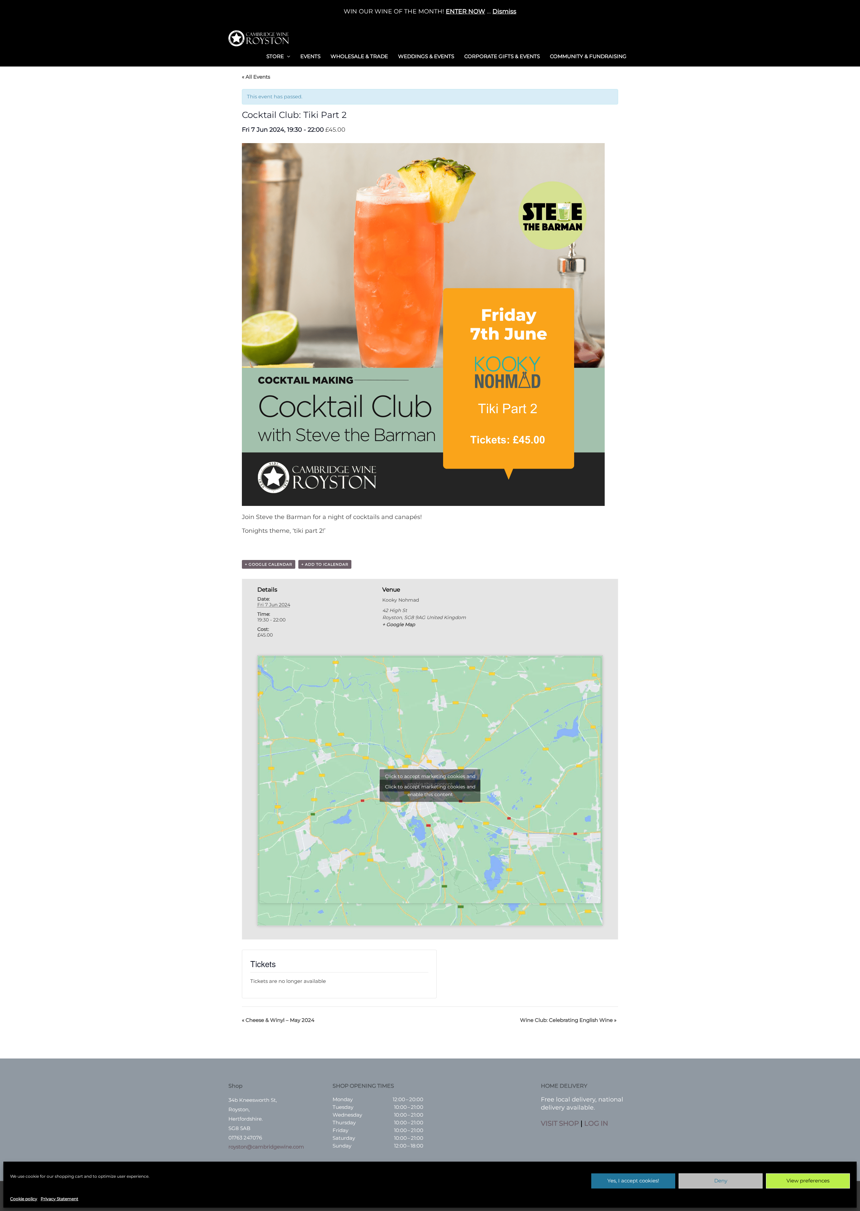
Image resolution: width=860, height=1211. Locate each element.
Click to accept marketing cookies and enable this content (430, 790)
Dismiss (504, 11)
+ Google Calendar (268, 564)
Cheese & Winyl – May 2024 (278, 1020)
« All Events (256, 77)
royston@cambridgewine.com (266, 1146)
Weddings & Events (426, 56)
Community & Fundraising (588, 56)
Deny (720, 1180)
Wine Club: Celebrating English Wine (568, 1020)
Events (310, 56)
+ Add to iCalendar (324, 564)
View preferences (807, 1180)
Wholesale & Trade (359, 56)
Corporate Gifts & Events (502, 56)
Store (275, 56)
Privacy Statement (59, 1198)
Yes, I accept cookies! (633, 1180)
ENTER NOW (465, 11)
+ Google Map (398, 624)
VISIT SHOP (560, 1123)
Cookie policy (23, 1198)
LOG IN (596, 1123)
